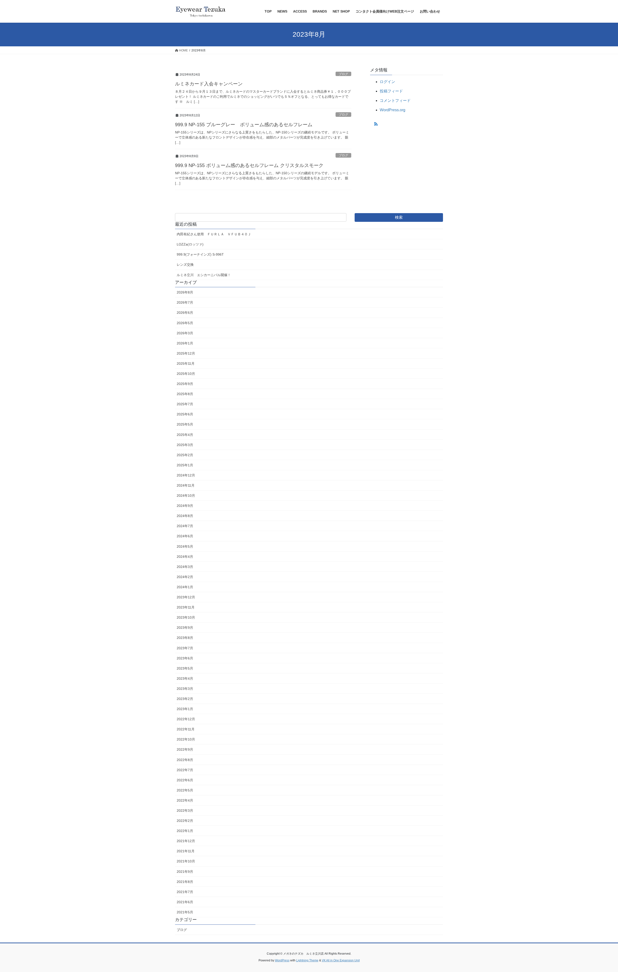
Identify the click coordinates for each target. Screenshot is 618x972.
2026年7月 (185, 302)
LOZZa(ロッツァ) (190, 244)
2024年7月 (185, 526)
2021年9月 (185, 872)
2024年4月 (185, 557)
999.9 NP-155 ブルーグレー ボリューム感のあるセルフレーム (243, 124)
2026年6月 (185, 313)
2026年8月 (185, 292)
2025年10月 (186, 374)
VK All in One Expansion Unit (341, 960)
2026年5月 (185, 323)
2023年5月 (185, 668)
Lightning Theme (307, 960)
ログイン (387, 82)
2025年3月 (185, 445)
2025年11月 (186, 363)
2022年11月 (186, 729)
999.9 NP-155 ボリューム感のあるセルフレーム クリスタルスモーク (249, 165)
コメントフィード (395, 100)
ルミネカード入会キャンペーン (209, 83)
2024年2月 (185, 577)
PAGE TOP (600, 938)
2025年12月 (186, 353)
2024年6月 (185, 536)
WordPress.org (392, 110)
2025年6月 (185, 414)
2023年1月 (185, 709)
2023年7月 (185, 648)
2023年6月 (185, 658)
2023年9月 (185, 627)
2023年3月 (185, 689)
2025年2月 (185, 455)
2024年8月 (185, 516)
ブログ (343, 74)
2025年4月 (185, 435)
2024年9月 (185, 506)
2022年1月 (185, 831)
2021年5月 (185, 912)
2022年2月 (185, 821)
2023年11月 (186, 607)
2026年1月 (185, 343)
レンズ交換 (185, 264)
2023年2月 (185, 699)
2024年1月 (185, 587)
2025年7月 (185, 404)
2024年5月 (185, 546)
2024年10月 (186, 495)
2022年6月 (185, 780)
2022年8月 (185, 760)
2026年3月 (185, 333)
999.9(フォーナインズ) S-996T (200, 254)
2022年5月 (185, 790)
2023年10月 (186, 617)
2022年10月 (186, 739)
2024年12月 (186, 475)
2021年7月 (185, 892)
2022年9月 (185, 749)
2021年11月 (186, 851)
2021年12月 (186, 841)
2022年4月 (185, 800)
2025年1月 (185, 465)
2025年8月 (185, 394)
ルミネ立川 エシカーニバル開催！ (204, 275)
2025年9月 (185, 384)
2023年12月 (186, 597)
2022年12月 (186, 719)
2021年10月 (186, 861)
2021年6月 (185, 902)
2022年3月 (185, 810)
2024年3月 (185, 567)
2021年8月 (185, 882)
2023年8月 (185, 638)
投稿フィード (391, 91)
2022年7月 (185, 770)
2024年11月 (186, 485)
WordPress (282, 960)
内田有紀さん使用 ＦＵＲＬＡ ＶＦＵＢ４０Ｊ (214, 234)
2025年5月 (185, 424)
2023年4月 (185, 678)
